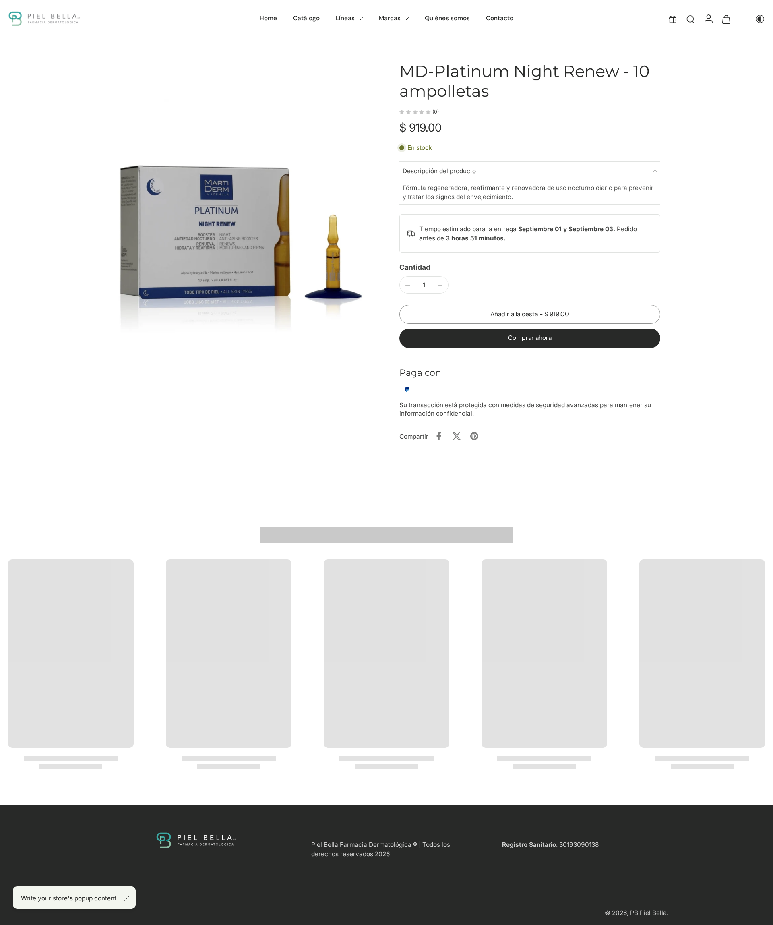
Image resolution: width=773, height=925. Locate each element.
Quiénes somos (447, 18)
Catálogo (306, 18)
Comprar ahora (530, 338)
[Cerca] (126, 898)
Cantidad (414, 267)
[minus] (408, 285)
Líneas (345, 18)
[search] (690, 19)
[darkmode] (754, 19)
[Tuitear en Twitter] (456, 436)
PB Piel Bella (648, 913)
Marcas (390, 18)
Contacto (499, 18)
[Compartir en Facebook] (439, 436)
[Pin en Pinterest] (474, 436)
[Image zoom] (239, 204)
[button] (529, 314)
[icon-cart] (726, 19)
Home (268, 18)
